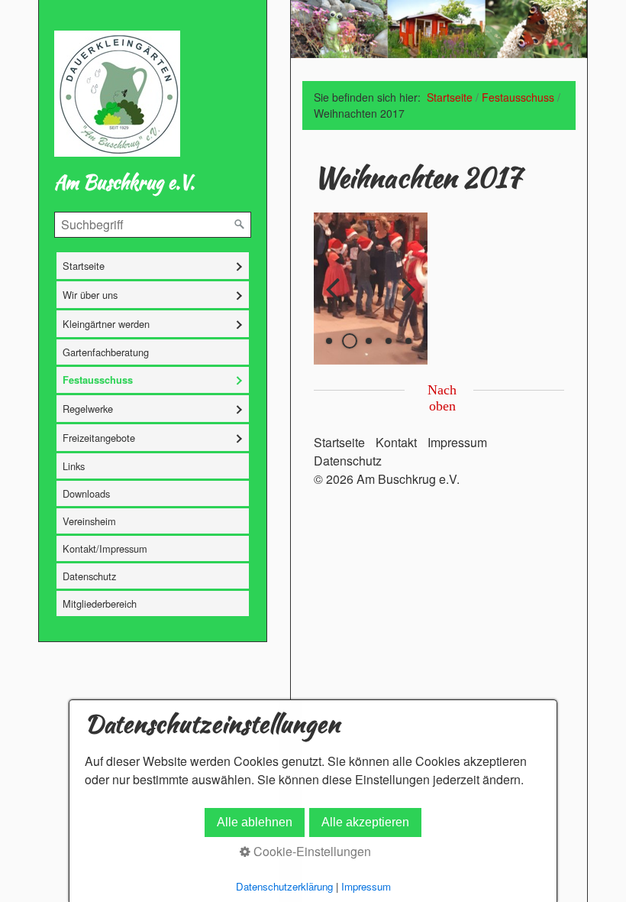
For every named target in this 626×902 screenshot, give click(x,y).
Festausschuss (98, 380)
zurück (336, 301)
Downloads (86, 493)
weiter (404, 301)
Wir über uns (90, 294)
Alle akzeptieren (365, 822)
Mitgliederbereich (100, 603)
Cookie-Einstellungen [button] (310, 851)
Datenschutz (89, 576)
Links (74, 466)
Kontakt (396, 442)
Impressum (457, 442)
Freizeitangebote (99, 437)
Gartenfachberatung (106, 352)
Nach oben (442, 398)
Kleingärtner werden (106, 323)
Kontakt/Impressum (105, 548)
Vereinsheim (89, 521)
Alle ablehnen (254, 822)
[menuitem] (152, 265)
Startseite (84, 265)
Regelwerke (88, 408)
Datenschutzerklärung (284, 886)
